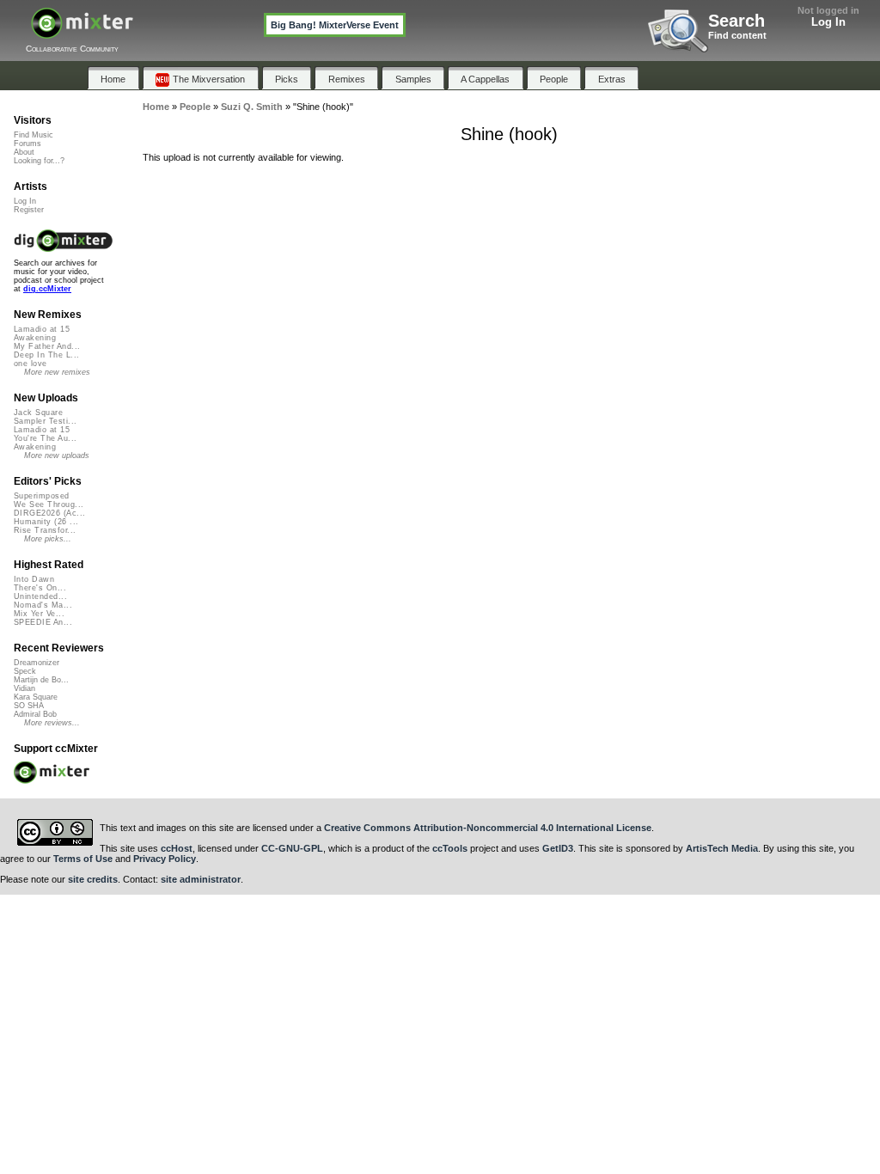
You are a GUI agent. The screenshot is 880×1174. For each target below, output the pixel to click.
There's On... (40, 588)
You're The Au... (45, 438)
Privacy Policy (164, 858)
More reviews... (52, 722)
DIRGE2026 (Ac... (49, 513)
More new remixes (57, 372)
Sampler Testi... (45, 421)
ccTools (450, 848)
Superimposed (42, 496)
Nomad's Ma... (43, 605)
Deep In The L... (46, 355)
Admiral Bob (35, 714)
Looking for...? (39, 160)
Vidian (24, 688)
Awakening (35, 337)
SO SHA (29, 705)
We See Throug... (48, 504)
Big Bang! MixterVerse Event (335, 25)
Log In (828, 21)
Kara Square (36, 697)
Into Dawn (34, 579)
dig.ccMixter (47, 288)
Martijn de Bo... (41, 680)
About (24, 152)
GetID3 (557, 848)
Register (29, 209)
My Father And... (47, 346)
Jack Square (38, 412)
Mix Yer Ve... (39, 613)
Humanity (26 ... (46, 521)
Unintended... (40, 596)
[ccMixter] (82, 32)
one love (30, 363)
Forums (27, 143)
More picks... (47, 539)
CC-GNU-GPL (292, 848)
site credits (93, 879)
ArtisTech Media (722, 848)
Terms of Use (83, 858)
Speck (25, 671)
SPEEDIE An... (43, 622)
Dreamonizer (36, 662)
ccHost (176, 848)
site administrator (201, 879)
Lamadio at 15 (42, 329)
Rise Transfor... (45, 530)
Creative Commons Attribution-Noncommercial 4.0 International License (487, 827)
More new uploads (56, 455)
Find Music (33, 135)
